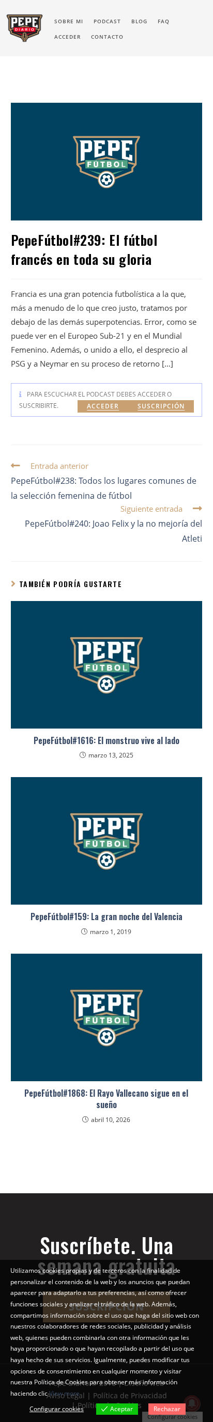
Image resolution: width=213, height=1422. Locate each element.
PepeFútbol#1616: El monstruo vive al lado (106, 740)
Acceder (103, 406)
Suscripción (161, 406)
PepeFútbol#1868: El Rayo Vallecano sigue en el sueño (106, 1099)
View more (64, 1393)
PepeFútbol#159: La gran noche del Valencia (106, 916)
